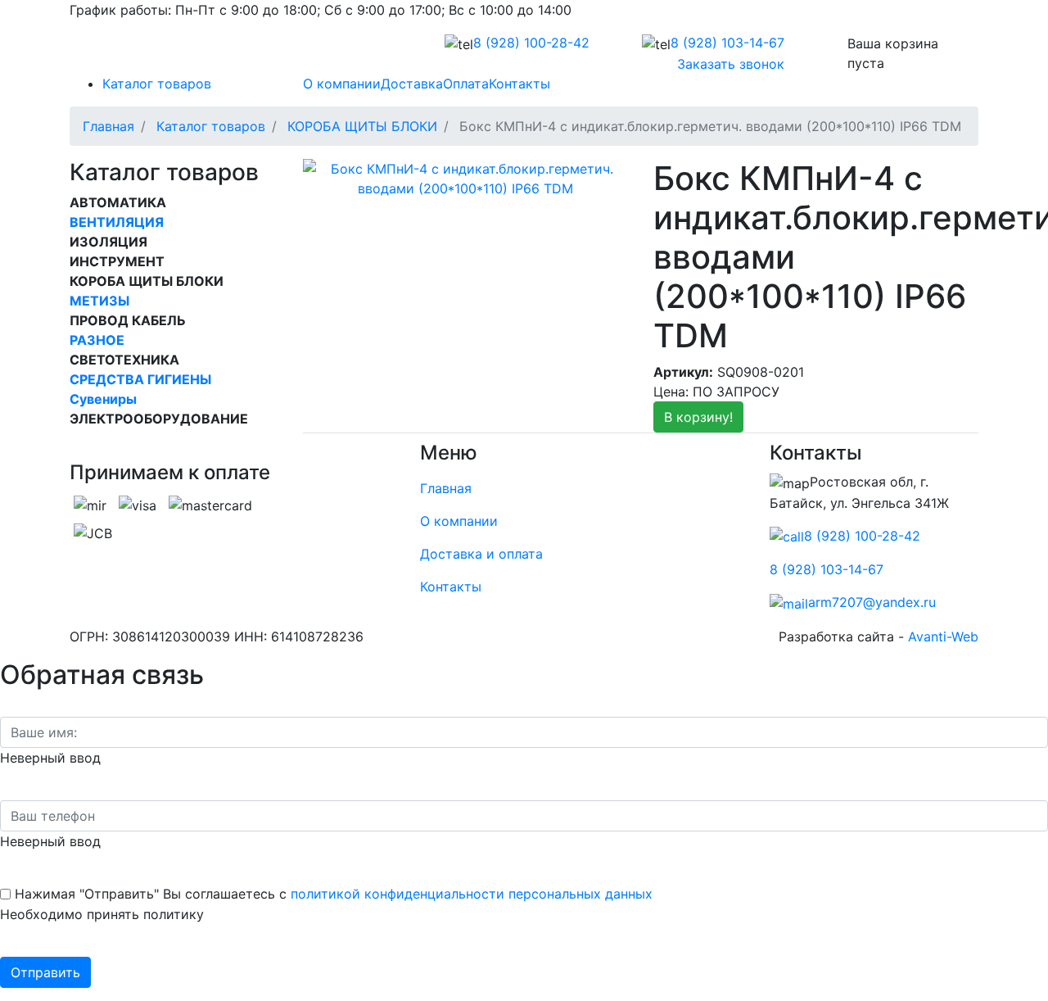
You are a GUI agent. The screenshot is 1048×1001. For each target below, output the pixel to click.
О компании (459, 521)
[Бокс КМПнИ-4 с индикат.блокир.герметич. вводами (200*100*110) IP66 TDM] (466, 177)
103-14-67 (727, 42)
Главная (446, 488)
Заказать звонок (730, 64)
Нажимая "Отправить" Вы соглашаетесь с (334, 894)
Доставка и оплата (481, 554)
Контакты (450, 586)
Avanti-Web (943, 636)
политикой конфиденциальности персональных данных (472, 894)
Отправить (45, 972)
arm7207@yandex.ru (872, 602)
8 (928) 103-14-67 (826, 569)
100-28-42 (531, 42)
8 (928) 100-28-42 (862, 536)
